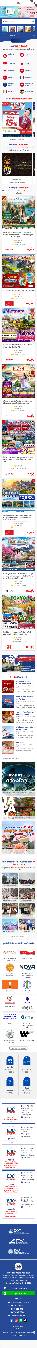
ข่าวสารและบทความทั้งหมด (10, 758)
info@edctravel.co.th (18, 1315)
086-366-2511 (28, 1197)
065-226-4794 (17, 1309)
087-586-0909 (29, 1127)
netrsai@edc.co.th (28, 1180)
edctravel (27, 1182)
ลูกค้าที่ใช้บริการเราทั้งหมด (18, 1048)
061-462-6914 (28, 1173)
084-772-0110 (28, 1106)
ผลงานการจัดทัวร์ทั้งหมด (18, 936)
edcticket (27, 1207)
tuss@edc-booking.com (27, 1114)
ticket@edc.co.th (28, 1204)
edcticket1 (27, 1157)
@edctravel (27, 1136)
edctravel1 (27, 1117)
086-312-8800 (28, 1148)
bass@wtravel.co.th (29, 1134)
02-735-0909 (26, 1109)
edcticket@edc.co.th (29, 1155)
